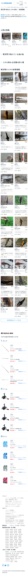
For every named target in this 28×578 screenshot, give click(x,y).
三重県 (19, 537)
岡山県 (7, 542)
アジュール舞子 (9, 561)
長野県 (19, 536)
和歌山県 (12, 541)
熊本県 (15, 546)
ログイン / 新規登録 (21, 3)
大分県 (19, 546)
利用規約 (12, 510)
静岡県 (11, 537)
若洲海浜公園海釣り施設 (11, 556)
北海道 (7, 529)
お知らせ (12, 525)
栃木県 (7, 532)
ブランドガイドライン (10, 523)
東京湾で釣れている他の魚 (13, 54)
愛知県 (15, 537)
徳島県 (19, 542)
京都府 (11, 539)
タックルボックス (17, 501)
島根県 (20, 541)
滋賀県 (7, 539)
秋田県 (7, 531)
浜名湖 (17, 553)
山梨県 (15, 536)
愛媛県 (11, 544)
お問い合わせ (20, 523)
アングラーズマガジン (10, 504)
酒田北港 (12, 558)
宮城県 (19, 529)
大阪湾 (21, 553)
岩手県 (15, 529)
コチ (6, 14)
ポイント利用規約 (9, 518)
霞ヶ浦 (13, 553)
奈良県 (7, 541)
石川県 (7, 536)
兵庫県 (19, 539)
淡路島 (7, 555)
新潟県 (16, 534)
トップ (7, 498)
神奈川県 (12, 534)
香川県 (7, 544)
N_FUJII (24, 16)
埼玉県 (15, 532)
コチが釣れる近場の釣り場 (13, 62)
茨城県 (19, 531)
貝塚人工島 (17, 558)
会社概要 (17, 525)
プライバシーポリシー (10, 512)
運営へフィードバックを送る (12, 506)
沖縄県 (16, 547)
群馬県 (11, 532)
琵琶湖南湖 (8, 553)
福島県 (15, 531)
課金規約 (21, 520)
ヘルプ (7, 510)
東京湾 (2, 14)
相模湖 (7, 551)
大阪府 (15, 539)
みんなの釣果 (13, 498)
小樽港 (15, 561)
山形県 (11, 531)
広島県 (11, 542)
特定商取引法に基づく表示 (12, 520)
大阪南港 (7, 560)
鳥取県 (16, 541)
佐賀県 (7, 546)
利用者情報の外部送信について (13, 516)
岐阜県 (7, 537)
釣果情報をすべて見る (14, 320)
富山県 (20, 534)
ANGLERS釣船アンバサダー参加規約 (14, 521)
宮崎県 (7, 547)
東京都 (7, 534)
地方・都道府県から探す (11, 499)
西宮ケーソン (14, 560)
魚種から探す (8, 501)
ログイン (19, 504)
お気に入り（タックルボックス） (13, 503)
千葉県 (19, 532)
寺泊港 (20, 556)
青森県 (11, 529)
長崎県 (11, 546)
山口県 (15, 542)
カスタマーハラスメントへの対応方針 (14, 515)
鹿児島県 (12, 547)
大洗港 (7, 558)
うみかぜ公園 (13, 551)
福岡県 (19, 544)
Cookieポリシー (9, 513)
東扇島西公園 (20, 551)
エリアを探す (20, 498)
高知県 (15, 544)
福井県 (11, 536)
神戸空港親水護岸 (14, 555)
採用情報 (22, 525)
